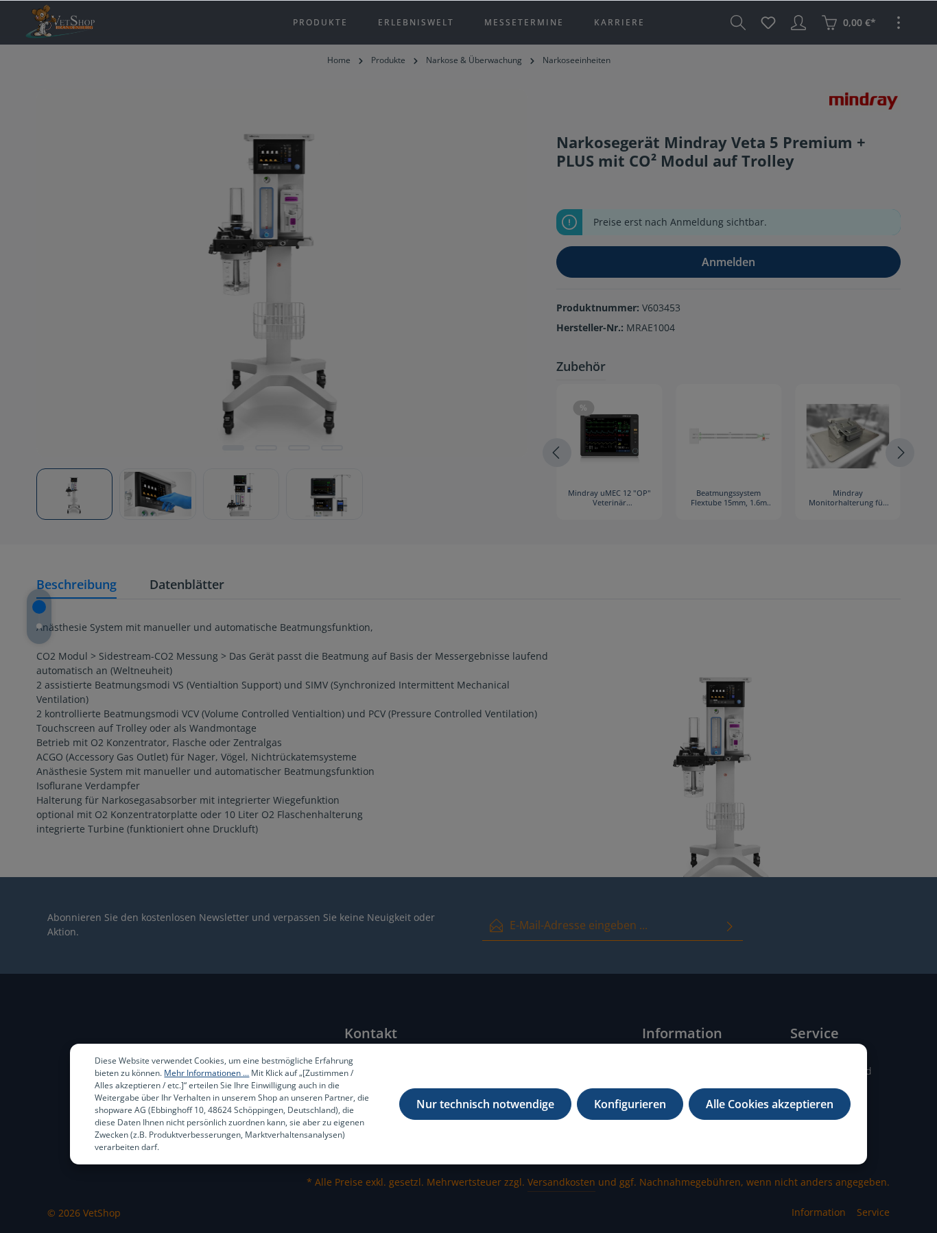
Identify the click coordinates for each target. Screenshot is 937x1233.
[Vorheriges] (557, 452)
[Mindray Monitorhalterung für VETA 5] (848, 436)
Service (873, 1212)
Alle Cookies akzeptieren (769, 1104)
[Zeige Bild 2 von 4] (266, 448)
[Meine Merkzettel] (768, 22)
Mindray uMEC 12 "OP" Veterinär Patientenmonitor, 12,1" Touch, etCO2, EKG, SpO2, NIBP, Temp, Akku (609, 498)
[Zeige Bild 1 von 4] (233, 448)
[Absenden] (730, 925)
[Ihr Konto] (798, 22)
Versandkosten (561, 1181)
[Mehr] (898, 22)
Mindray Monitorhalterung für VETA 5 (847, 498)
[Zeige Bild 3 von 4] (299, 448)
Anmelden (728, 262)
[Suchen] (738, 22)
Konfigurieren (630, 1104)
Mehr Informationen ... (206, 1073)
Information (819, 1212)
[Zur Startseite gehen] (60, 22)
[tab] (76, 585)
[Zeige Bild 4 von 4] (332, 448)
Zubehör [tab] (581, 366)
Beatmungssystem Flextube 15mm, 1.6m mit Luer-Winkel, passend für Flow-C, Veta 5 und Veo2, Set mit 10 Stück (729, 498)
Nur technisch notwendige (485, 1104)
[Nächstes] (900, 452)
